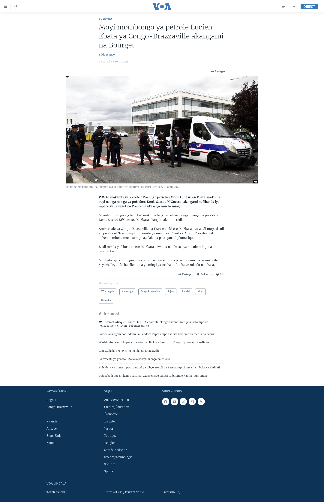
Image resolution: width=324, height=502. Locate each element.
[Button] (218, 71)
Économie (111, 414)
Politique (110, 435)
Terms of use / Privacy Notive (125, 492)
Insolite (109, 421)
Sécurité (109, 464)
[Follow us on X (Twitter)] (183, 401)
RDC (49, 414)
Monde (51, 443)
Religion (110, 443)
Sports (108, 471)
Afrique (51, 428)
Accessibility (172, 492)
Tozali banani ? (56, 492)
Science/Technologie (118, 457)
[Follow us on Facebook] (165, 401)
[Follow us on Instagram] (192, 401)
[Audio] (295, 6)
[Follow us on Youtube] (174, 401)
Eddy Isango (107, 54)
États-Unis (53, 435)
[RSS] (201, 401)
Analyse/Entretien (116, 400)
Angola (51, 400)
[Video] (283, 6)
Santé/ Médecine (115, 450)
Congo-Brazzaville (59, 407)
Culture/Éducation (116, 407)
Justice (108, 428)
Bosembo (105, 18)
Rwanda (51, 421)
